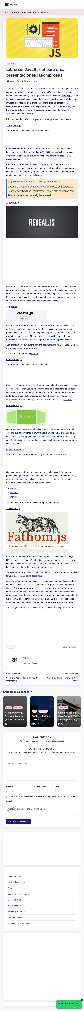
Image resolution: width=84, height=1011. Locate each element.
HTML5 (8, 707)
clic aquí (44, 164)
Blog (34, 711)
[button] (29, 663)
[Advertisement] (42, 262)
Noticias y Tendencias (17, 912)
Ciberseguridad (14, 876)
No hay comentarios (30, 81)
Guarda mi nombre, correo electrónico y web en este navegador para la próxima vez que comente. (43, 797)
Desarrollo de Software (18, 882)
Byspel (25, 658)
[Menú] (79, 4)
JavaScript (11, 64)
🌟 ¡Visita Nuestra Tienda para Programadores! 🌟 (34, 181)
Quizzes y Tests (15, 917)
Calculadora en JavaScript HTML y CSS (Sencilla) (68, 716)
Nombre (10, 786)
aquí (61, 572)
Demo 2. (14, 493)
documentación (49, 345)
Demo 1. (14, 488)
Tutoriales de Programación (20, 923)
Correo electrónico (40, 786)
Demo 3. (14, 497)
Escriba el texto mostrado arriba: (30, 809)
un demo (30, 440)
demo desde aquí (34, 576)
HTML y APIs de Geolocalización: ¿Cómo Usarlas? (14, 716)
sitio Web (61, 297)
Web (57, 786)
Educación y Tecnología (18, 894)
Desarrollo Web (14, 900)
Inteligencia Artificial (16, 906)
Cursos (41, 186)
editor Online (25, 301)
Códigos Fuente (27, 186)
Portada (5, 12)
